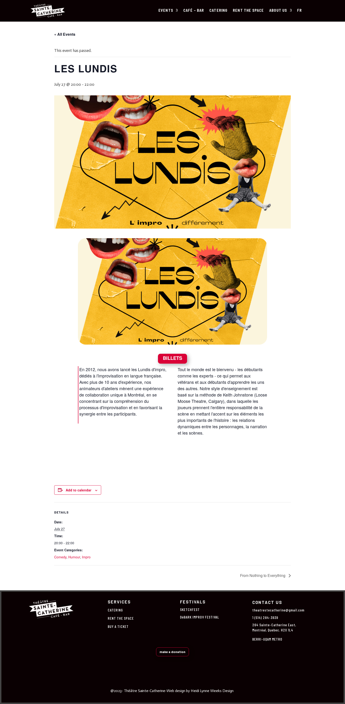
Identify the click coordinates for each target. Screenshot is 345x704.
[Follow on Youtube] (200, 676)
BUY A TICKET (118, 626)
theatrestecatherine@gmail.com (278, 610)
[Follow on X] (171, 676)
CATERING (218, 10)
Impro (86, 557)
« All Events (64, 34)
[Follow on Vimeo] (186, 676)
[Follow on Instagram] (157, 676)
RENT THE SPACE (248, 10)
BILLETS (172, 357)
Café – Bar (193, 10)
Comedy (60, 557)
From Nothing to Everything (263, 575)
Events (165, 10)
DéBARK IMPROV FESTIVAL (199, 617)
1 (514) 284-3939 (265, 617)
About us (278, 10)
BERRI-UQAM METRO (267, 639)
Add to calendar (78, 490)
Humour (74, 557)
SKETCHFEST (190, 609)
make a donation (172, 652)
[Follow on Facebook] (142, 676)
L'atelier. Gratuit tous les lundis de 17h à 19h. (172, 457)
